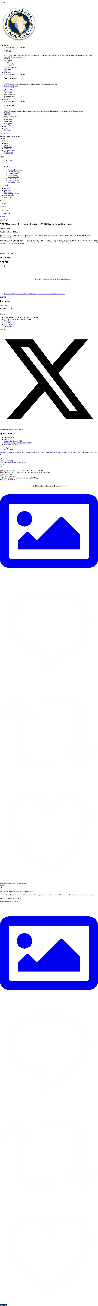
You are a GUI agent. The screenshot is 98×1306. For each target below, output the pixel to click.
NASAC (2, 2)
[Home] (2, 314)
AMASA (7, 203)
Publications (7, 113)
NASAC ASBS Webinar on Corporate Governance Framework (52, 279)
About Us (7, 59)
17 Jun (2, 464)
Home (6, 143)
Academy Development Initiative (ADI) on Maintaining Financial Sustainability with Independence (34, 294)
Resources (7, 188)
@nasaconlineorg (22, 462)
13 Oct (2, 885)
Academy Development (11, 86)
